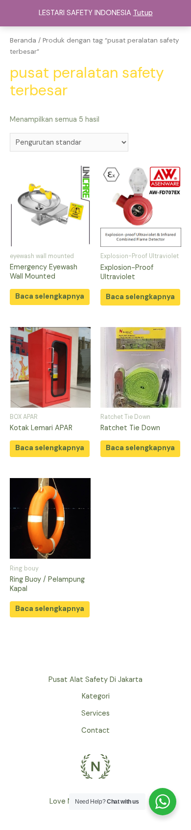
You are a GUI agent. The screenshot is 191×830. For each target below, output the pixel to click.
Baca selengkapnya (49, 296)
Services (95, 713)
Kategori (96, 696)
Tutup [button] (143, 13)
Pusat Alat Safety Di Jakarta (95, 679)
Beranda (23, 40)
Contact (95, 730)
